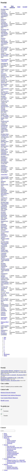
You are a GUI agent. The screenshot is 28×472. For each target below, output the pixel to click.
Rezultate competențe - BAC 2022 (4, 98)
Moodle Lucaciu (5, 400)
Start (5, 337)
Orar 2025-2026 (11, 446)
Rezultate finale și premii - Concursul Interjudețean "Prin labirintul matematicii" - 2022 (4, 13)
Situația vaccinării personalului (4, 309)
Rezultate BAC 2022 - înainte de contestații (5, 93)
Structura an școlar (11, 449)
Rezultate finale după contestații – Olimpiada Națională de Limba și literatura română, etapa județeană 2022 (4, 246)
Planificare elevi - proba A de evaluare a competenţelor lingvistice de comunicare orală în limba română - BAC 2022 (5, 126)
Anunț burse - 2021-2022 (4, 318)
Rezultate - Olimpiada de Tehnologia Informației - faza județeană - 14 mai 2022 (5, 160)
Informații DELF (3, 182)
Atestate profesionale (12, 454)
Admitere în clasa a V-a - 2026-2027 (16, 460)
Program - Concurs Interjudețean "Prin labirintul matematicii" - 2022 (4, 42)
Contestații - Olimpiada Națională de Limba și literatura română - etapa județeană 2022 (5, 257)
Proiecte (6, 464)
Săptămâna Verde (11, 457)
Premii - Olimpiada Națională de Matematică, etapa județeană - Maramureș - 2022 (5, 192)
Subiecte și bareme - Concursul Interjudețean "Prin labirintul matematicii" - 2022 (4, 23)
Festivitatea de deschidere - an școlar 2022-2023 (4, 65)
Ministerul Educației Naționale (8, 392)
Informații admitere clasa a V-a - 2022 (5, 146)
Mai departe (7, 354)
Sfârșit (5, 355)
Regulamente (10, 450)
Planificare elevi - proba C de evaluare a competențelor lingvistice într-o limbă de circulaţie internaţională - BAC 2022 (5, 106)
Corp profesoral (7, 436)
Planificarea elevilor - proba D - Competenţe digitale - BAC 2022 (5, 116)
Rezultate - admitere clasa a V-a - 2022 (5, 141)
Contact (6, 470)
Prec (5, 338)
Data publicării (12, 6)
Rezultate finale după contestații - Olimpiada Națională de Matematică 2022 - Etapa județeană (4, 206)
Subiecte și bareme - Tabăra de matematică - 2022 (5, 55)
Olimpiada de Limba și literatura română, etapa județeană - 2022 (5, 276)
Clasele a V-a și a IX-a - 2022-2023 (4, 71)
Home (5, 433)
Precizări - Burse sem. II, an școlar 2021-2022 (5, 295)
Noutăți (5, 435)
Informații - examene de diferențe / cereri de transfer (5, 76)
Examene (6, 458)
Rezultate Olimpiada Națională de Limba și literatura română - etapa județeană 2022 (5, 268)
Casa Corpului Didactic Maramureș (9, 398)
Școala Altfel (10, 456)
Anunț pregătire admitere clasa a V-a (5, 178)
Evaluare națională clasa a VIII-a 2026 (16, 461)
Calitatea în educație (12, 451)
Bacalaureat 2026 (11, 463)
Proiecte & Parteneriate (12, 468)
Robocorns (9, 465)
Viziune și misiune (11, 440)
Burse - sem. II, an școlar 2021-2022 (4, 300)
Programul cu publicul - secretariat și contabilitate (4, 332)
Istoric (8, 439)
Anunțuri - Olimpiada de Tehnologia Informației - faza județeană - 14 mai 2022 (5, 168)
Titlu (5, 6)
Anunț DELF (4, 174)
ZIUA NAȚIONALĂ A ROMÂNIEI (4, 305)
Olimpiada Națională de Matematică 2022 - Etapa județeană (4, 227)
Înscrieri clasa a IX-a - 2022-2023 (4, 86)
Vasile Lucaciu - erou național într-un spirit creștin (5, 49)
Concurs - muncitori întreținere (3, 314)
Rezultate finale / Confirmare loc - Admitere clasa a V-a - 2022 (5, 136)
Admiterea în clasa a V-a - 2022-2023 (4, 199)
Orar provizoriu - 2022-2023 (4, 60)
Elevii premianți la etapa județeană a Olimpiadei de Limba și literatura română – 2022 (5, 236)
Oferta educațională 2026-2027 (14, 447)
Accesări (25, 6)
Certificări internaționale (13, 453)
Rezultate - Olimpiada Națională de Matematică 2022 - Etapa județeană (4, 216)
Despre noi (6, 437)
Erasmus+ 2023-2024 (12, 467)
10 (4, 352)
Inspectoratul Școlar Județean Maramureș (11, 395)
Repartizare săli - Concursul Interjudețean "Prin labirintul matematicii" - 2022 (5, 33)
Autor (18, 6)
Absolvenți (9, 443)
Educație (6, 444)
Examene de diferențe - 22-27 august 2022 (5, 81)
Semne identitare (11, 442)
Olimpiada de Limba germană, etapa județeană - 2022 (5, 283)
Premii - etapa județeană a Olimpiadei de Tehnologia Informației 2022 (5, 151)
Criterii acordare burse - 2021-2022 (5, 327)
